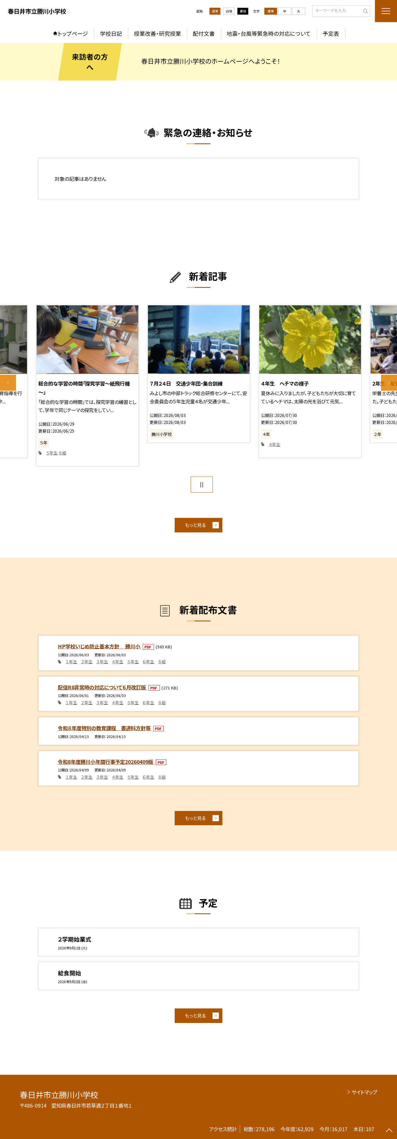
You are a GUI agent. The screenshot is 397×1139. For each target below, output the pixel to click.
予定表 (331, 33)
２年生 (86, 661)
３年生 (102, 661)
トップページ (73, 33)
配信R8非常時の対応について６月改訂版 (102, 687)
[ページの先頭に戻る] (389, 1131)
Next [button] (389, 383)
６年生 (148, 661)
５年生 (52, 453)
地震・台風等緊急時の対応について (269, 33)
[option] (87, 385)
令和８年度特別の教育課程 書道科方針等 (105, 728)
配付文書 (204, 33)
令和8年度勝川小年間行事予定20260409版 (106, 761)
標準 (270, 11)
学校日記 (111, 33)
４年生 (274, 444)
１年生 (71, 661)
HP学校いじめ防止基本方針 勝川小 (99, 646)
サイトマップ (364, 1092)
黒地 (243, 11)
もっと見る (195, 524)
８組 (62, 453)
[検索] (365, 10)
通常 (215, 11)
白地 (229, 11)
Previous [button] (8, 383)
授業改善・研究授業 (157, 33)
